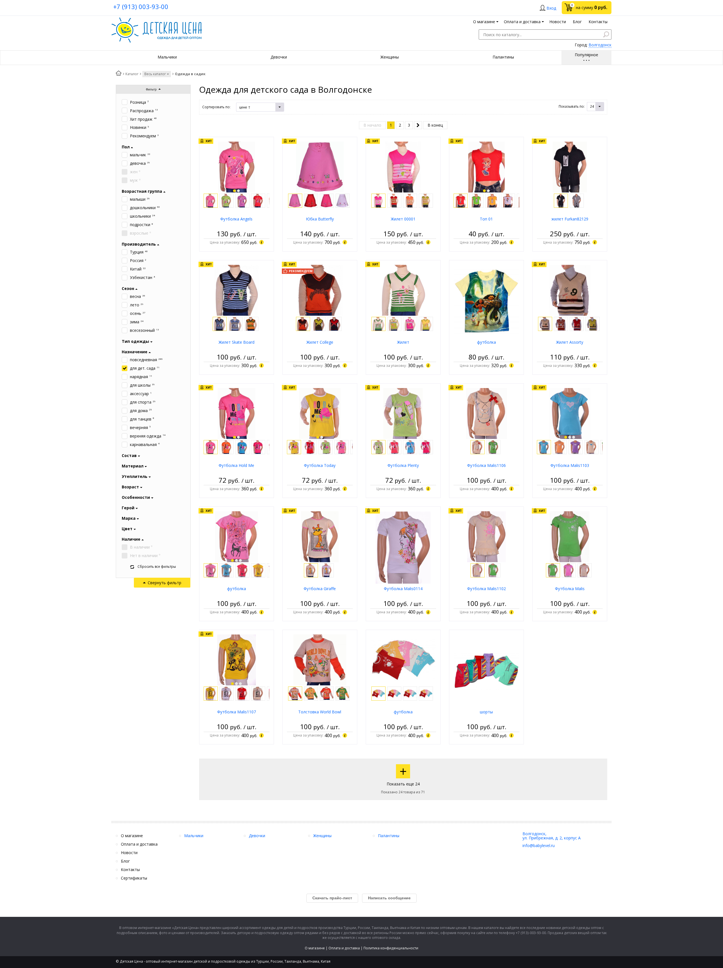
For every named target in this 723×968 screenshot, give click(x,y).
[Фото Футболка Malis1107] (236, 659)
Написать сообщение (389, 898)
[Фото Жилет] (403, 290)
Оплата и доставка (344, 948)
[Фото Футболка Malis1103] (569, 413)
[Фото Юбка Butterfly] (319, 166)
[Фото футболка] (486, 300)
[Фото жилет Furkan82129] (570, 166)
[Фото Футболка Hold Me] (237, 413)
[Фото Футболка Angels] (236, 166)
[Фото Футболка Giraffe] (319, 536)
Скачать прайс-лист (332, 898)
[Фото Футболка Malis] (569, 536)
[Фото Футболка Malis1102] (486, 536)
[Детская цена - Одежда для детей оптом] (157, 20)
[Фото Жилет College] (320, 290)
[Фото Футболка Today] (320, 413)
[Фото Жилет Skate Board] (236, 290)
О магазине (315, 948)
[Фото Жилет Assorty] (569, 290)
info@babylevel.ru (538, 845)
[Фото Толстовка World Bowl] (320, 659)
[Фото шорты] (486, 670)
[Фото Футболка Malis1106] (486, 413)
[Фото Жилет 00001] (403, 166)
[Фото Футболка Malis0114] (403, 547)
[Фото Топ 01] (486, 166)
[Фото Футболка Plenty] (403, 413)
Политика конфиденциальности (390, 948)
